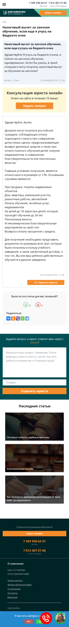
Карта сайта (14, 607)
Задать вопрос (53, 12)
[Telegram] (27, 318)
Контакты (13, 593)
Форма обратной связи (20, 584)
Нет (28, 621)
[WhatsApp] (22, 318)
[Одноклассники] (13, 318)
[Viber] (18, 318)
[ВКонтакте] (8, 318)
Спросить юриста (47, 282)
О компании (14, 588)
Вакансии (12, 597)
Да (40, 621)
